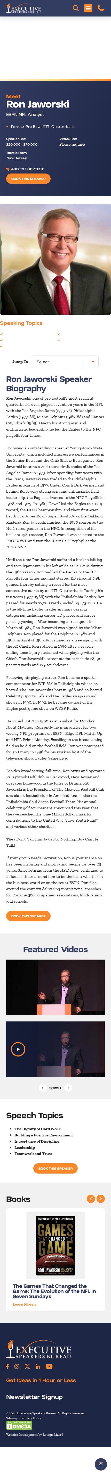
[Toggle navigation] (88, 8)
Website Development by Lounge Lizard (34, 1435)
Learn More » (24, 1304)
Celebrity (12, 333)
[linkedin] (38, 1366)
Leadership (14, 339)
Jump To (20, 361)
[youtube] (49, 1366)
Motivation (13, 346)
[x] (27, 1366)
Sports (67, 333)
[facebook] (7, 1366)
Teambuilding (73, 339)
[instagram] (16, 1366)
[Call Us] (101, 8)
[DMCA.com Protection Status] (19, 1425)
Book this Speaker (28, 178)
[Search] (76, 8)
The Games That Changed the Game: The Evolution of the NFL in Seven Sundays (54, 1290)
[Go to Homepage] (23, 8)
